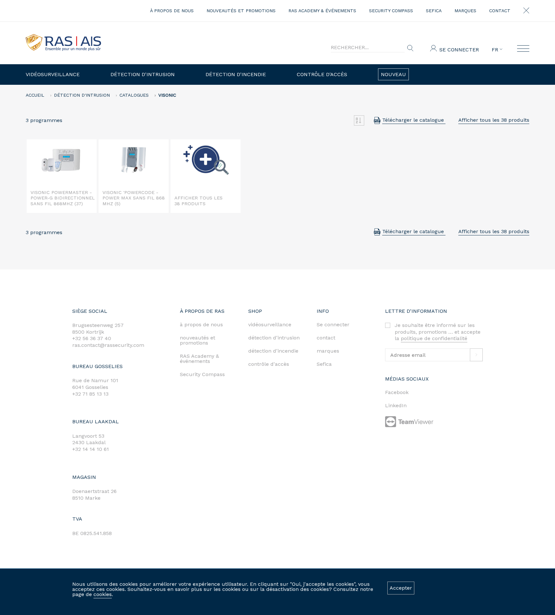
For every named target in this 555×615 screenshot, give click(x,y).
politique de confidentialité (434, 338)
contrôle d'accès (268, 364)
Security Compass (391, 10)
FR (496, 49)
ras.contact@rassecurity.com (108, 345)
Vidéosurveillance (53, 74)
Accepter (401, 588)
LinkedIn (396, 405)
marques (465, 10)
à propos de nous (172, 10)
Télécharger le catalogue (413, 120)
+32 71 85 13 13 (90, 394)
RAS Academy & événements (322, 10)
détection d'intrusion (274, 338)
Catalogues (134, 95)
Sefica (434, 10)
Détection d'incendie (236, 74)
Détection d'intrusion (142, 74)
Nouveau (393, 74)
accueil (35, 95)
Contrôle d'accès (322, 74)
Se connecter (459, 50)
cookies (102, 594)
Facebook (397, 392)
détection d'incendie (273, 351)
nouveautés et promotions (241, 10)
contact (499, 10)
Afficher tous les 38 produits (493, 120)
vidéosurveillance (269, 324)
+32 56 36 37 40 (91, 338)
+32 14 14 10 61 (90, 449)
